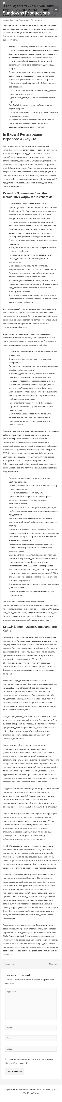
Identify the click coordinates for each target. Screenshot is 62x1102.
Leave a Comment (11, 20)
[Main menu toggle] (56, 9)
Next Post (55, 964)
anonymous (25, 20)
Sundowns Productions (26, 13)
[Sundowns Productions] (6, 6)
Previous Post (8, 964)
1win (20, 25)
